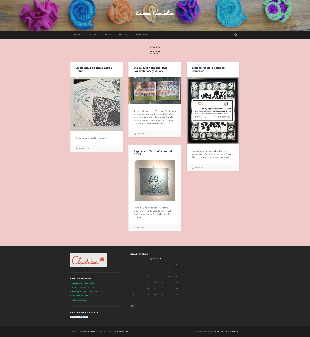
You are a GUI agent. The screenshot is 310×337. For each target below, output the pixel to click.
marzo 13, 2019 (142, 134)
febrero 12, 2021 (85, 148)
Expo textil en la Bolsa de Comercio (208, 69)
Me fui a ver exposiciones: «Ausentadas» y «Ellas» (151, 69)
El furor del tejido (80, 300)
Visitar (92, 35)
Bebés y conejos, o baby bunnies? (87, 291)
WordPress (122, 331)
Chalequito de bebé (81, 295)
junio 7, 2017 (200, 168)
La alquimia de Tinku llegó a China (94, 69)
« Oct (132, 306)
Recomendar (141, 35)
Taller (122, 35)
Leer (107, 35)
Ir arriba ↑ (234, 331)
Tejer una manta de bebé (83, 287)
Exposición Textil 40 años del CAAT (153, 152)
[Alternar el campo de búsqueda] (236, 35)
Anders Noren (220, 331)
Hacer (77, 35)
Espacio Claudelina (155, 12)
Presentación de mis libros (84, 283)
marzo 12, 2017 (142, 227)
